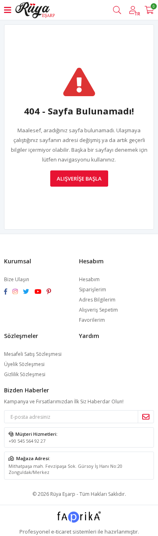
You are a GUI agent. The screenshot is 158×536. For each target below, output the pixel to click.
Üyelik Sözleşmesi (24, 364)
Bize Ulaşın (16, 279)
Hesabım (89, 279)
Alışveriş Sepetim (98, 309)
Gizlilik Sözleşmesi (24, 374)
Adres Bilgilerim (97, 299)
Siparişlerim (92, 289)
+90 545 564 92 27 (27, 441)
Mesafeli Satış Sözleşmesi (33, 354)
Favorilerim (92, 319)
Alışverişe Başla (79, 178)
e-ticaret (61, 531)
